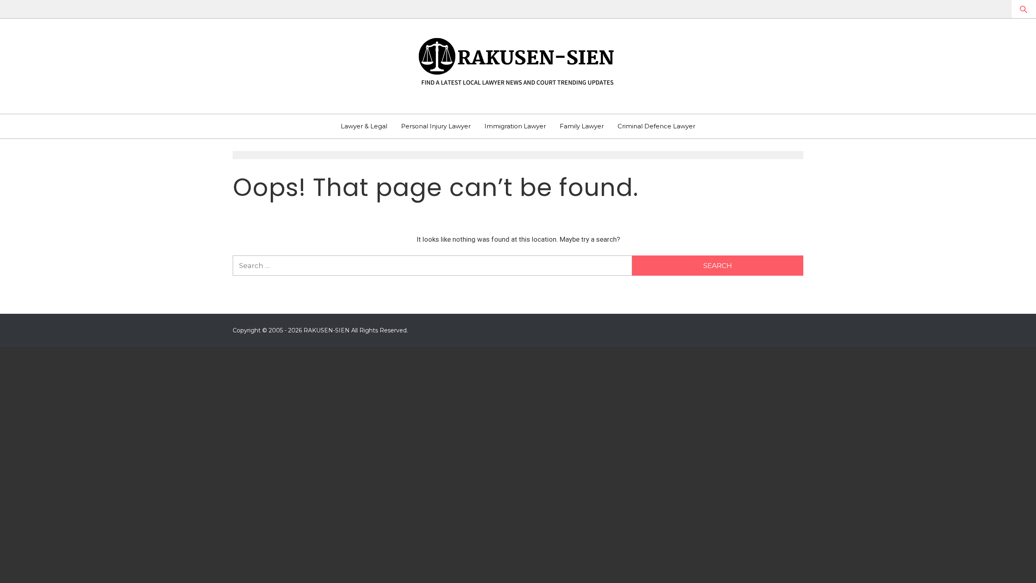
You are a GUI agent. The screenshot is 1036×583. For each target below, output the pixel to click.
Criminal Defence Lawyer (656, 126)
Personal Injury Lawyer (436, 126)
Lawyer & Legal (364, 126)
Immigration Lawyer (515, 126)
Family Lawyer (582, 126)
